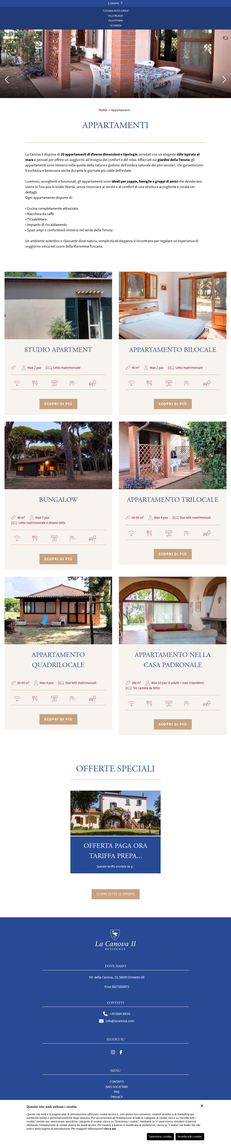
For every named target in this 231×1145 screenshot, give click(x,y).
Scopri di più (58, 404)
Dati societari (117, 1087)
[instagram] (113, 1052)
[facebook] (121, 1052)
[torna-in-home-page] (115, 941)
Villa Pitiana (115, 20)
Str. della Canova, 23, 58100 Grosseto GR (117, 977)
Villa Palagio (115, 15)
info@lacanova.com (120, 1021)
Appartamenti (120, 110)
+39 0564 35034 (120, 1014)
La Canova (115, 25)
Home (103, 110)
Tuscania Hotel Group (116, 10)
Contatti (117, 1082)
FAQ (116, 1092)
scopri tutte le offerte (115, 894)
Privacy (117, 1097)
